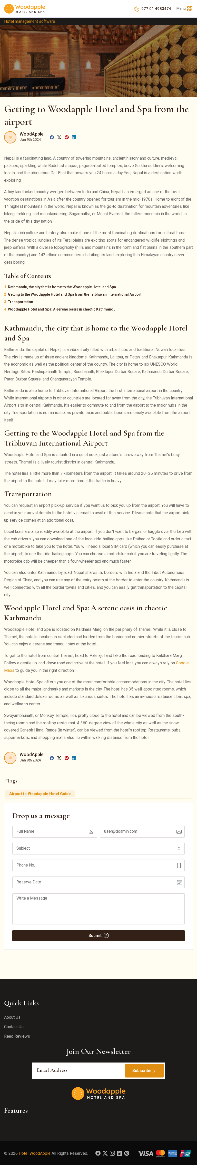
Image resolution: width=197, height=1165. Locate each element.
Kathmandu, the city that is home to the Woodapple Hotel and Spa (62, 287)
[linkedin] (74, 137)
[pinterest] (67, 137)
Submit (95, 935)
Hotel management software (29, 21)
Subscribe (141, 1070)
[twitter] (59, 137)
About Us (12, 1017)
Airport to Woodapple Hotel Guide (40, 793)
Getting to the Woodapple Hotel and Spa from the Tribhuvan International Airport (74, 294)
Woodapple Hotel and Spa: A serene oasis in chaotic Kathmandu (61, 309)
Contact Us (14, 1026)
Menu (181, 8)
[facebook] (52, 137)
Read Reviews (17, 1036)
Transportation (20, 302)
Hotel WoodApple (35, 1153)
